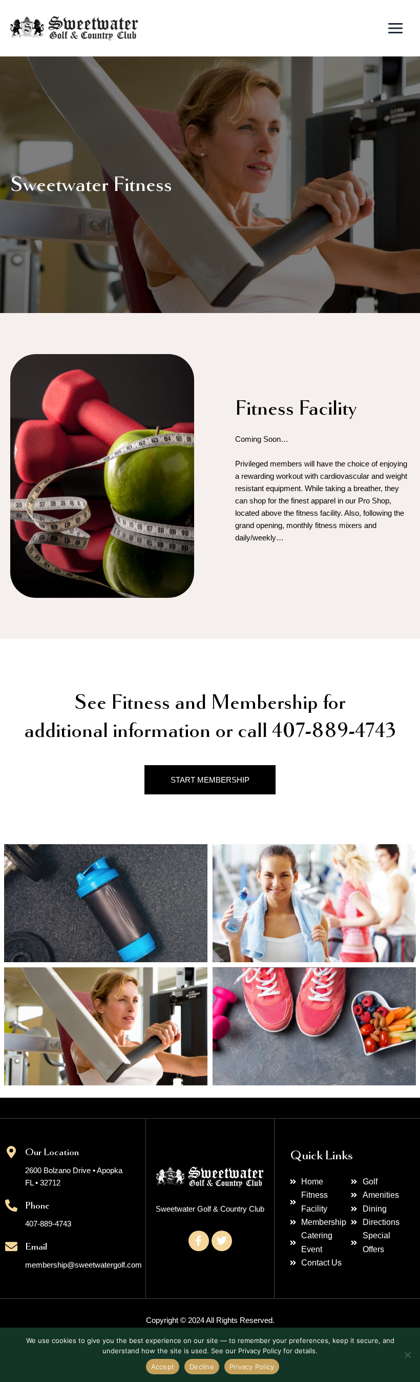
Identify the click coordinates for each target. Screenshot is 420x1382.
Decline (202, 1366)
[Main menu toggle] (395, 28)
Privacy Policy (252, 1366)
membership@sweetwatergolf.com (83, 1265)
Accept (163, 1366)
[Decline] (407, 1355)
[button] (105, 898)
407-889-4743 (48, 1224)
